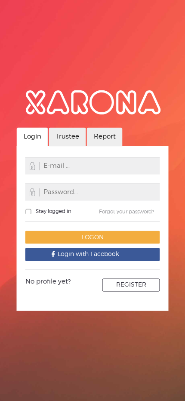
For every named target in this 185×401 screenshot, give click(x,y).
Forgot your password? (126, 211)
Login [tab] (32, 137)
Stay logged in (53, 211)
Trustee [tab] (67, 137)
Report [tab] (105, 137)
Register (131, 284)
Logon (93, 237)
